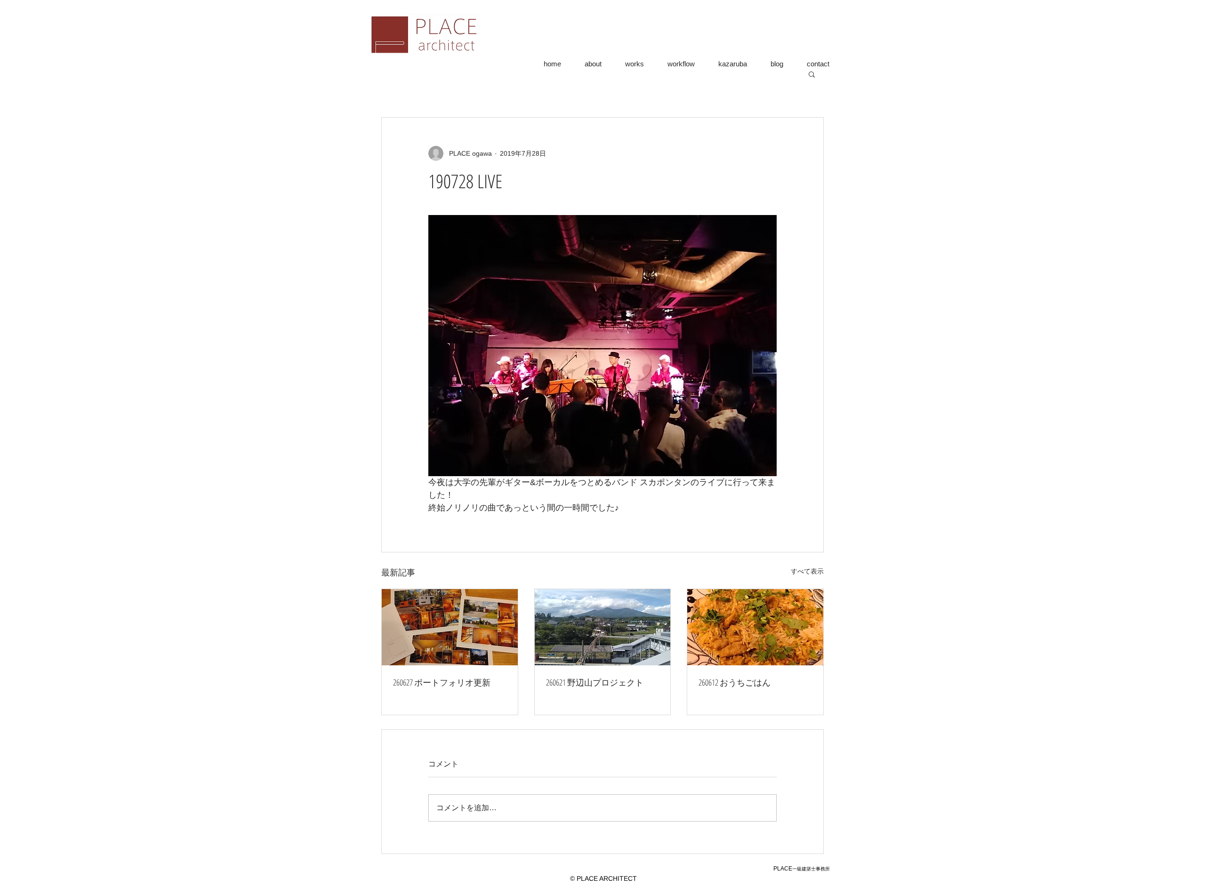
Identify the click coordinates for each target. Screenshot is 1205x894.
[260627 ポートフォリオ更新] (450, 627)
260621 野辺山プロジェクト (594, 682)
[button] (811, 74)
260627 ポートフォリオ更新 (441, 682)
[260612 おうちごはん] (755, 627)
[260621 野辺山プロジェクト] (603, 627)
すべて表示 (807, 571)
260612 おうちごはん (735, 682)
